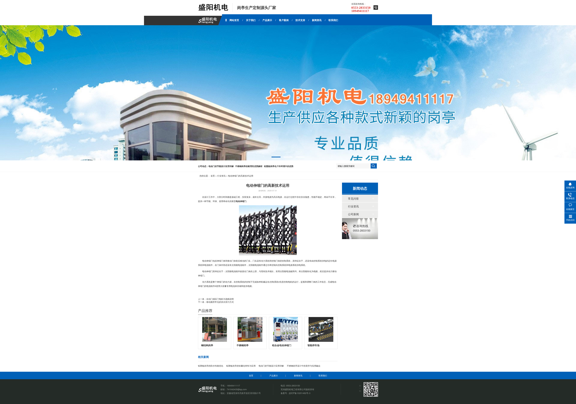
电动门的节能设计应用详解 (221, 166)
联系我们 (323, 375)
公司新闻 (353, 214)
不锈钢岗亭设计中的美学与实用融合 (303, 365)
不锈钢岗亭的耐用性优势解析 (248, 166)
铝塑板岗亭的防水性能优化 (210, 365)
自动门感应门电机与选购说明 (220, 298)
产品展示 (273, 375)
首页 (213, 175)
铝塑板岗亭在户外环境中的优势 (278, 166)
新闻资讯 (298, 375)
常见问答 (353, 198)
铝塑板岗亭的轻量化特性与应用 (241, 365)
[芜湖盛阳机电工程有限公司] (213, 7)
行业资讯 (221, 175)
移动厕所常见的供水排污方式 (220, 301)
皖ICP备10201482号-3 (299, 393)
